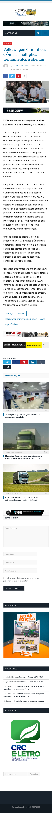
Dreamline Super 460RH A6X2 (31, 677)
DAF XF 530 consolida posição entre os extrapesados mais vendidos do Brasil (21, 498)
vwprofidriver (11, 324)
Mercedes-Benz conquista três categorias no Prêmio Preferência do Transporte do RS (24, 457)
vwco (42, 318)
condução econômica (15, 313)
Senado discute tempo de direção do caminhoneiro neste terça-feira (23, 687)
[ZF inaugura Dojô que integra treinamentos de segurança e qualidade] (26, 397)
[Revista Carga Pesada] (26, 12)
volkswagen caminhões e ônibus (21, 318)
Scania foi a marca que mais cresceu (29, 701)
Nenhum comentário (20, 69)
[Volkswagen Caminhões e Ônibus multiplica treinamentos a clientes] (26, 92)
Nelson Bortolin (20, 65)
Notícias (7, 43)
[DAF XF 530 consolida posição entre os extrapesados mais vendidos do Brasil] (26, 479)
